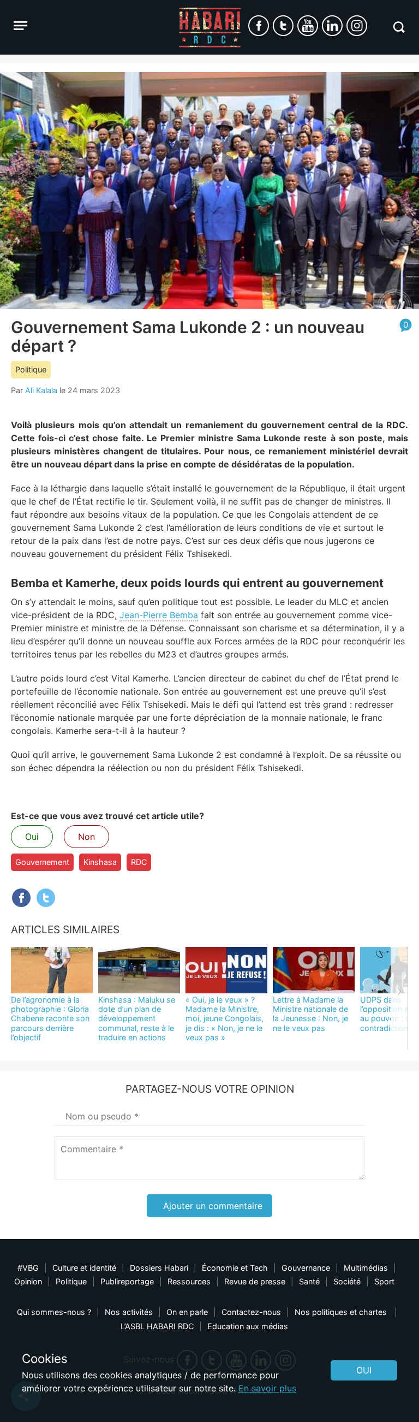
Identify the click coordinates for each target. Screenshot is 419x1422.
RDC (139, 862)
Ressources (189, 1281)
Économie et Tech (235, 1267)
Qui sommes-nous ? (54, 1312)
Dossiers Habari (159, 1267)
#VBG (28, 1267)
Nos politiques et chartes (342, 1312)
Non (86, 836)
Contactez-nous (251, 1312)
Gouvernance (306, 1267)
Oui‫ (364, 1370)
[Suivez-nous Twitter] (283, 25)
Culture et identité (84, 1267)
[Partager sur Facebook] (21, 897)
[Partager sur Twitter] (45, 897)
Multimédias (366, 1267)
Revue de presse (254, 1281)
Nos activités (129, 1312)
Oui (32, 836)
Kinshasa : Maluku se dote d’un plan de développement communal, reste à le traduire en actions (136, 1018)
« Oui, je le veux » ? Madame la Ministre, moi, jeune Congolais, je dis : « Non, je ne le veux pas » (224, 1018)
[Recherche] (398, 27)
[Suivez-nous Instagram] (356, 25)
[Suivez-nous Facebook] (258, 25)
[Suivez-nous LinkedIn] (332, 25)
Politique (30, 369)
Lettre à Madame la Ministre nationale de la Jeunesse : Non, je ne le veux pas (310, 1014)
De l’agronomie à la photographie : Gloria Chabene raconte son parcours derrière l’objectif (50, 1018)
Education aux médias (247, 1326)
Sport (384, 1281)
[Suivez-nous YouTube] (307, 25)
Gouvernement (42, 862)
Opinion (28, 1281)
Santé (309, 1281)
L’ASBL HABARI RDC (157, 1326)
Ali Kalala (41, 390)
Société (347, 1281)
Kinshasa (100, 862)
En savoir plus (267, 1388)
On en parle (187, 1312)
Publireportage (127, 1281)
